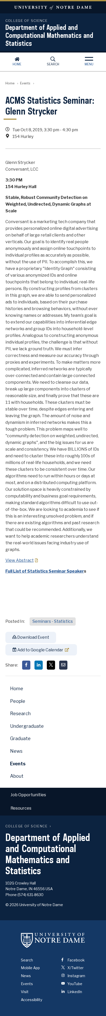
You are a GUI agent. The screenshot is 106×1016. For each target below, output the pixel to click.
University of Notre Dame (53, 7)
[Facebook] (26, 665)
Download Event (32, 637)
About (16, 776)
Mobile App (30, 968)
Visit (25, 991)
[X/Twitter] (51, 665)
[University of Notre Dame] (53, 940)
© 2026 (12, 905)
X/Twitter (75, 968)
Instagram (76, 976)
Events (25, 83)
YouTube (74, 984)
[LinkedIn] (38, 665)
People (17, 701)
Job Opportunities (28, 794)
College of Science (26, 826)
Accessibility (31, 999)
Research (20, 713)
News (16, 751)
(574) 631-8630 (30, 894)
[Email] (63, 665)
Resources (21, 808)
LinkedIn (74, 991)
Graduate (20, 738)
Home (17, 64)
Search (53, 64)
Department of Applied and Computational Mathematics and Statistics (49, 35)
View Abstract (19, 560)
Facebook (76, 960)
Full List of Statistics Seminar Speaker (44, 571)
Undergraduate (27, 726)
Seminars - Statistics (52, 621)
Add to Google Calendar (39, 649)
